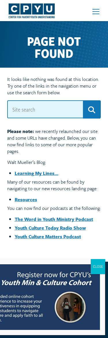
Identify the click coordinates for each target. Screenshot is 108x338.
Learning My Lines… (36, 173)
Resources (26, 199)
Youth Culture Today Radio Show (50, 227)
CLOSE (98, 266)
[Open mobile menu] (95, 11)
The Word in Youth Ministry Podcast (54, 219)
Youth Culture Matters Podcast (48, 236)
